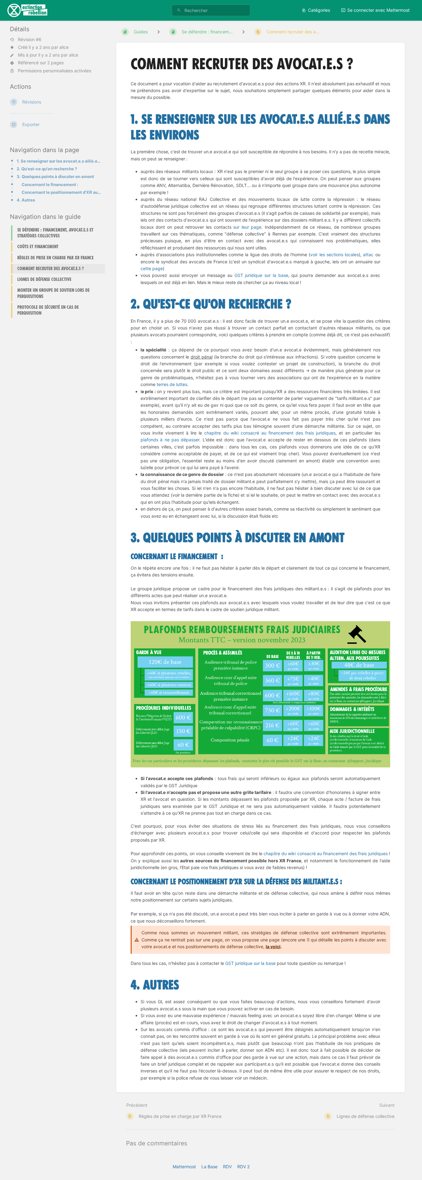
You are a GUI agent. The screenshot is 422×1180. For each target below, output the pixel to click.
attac (368, 254)
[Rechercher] (179, 10)
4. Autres (26, 199)
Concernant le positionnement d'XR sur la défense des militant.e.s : (61, 192)
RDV (227, 1166)
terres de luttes (172, 384)
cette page (152, 268)
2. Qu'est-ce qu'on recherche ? (47, 168)
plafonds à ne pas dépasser (170, 439)
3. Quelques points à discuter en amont (55, 176)
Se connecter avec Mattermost (378, 10)
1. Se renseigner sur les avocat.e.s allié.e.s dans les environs (59, 161)
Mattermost (184, 1166)
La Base (209, 1166)
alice (64, 47)
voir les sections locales (334, 254)
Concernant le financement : (50, 184)
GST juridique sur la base (261, 275)
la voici (273, 946)
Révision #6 (29, 39)
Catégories (319, 10)
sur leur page (247, 227)
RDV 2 (243, 1166)
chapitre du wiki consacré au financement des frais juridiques (269, 432)
